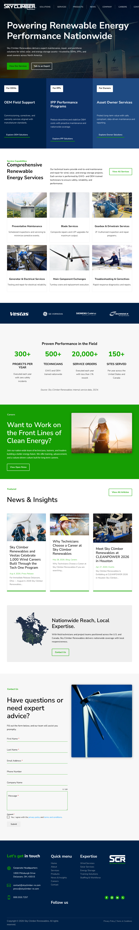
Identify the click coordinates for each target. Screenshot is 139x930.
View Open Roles (18, 467)
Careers (74, 559)
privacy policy (34, 817)
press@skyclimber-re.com (26, 888)
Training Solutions (89, 873)
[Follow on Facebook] (106, 897)
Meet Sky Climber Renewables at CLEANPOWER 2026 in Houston (112, 554)
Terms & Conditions (124, 921)
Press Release (28, 573)
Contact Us (60, 652)
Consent (10, 814)
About (54, 866)
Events (111, 567)
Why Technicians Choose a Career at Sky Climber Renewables (67, 547)
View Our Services (18, 66)
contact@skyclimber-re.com (27, 885)
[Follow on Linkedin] (117, 897)
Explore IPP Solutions (63, 138)
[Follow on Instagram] (112, 897)
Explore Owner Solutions (110, 134)
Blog (68, 559)
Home (54, 863)
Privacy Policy (109, 921)
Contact (54, 884)
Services (55, 870)
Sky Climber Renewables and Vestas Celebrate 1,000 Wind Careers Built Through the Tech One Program (25, 557)
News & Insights (59, 877)
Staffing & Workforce (90, 877)
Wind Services (87, 863)
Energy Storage (87, 870)
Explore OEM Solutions (17, 134)
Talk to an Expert (42, 66)
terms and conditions (53, 817)
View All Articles (120, 492)
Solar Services (87, 866)
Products (55, 873)
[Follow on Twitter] (123, 897)
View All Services (120, 171)
